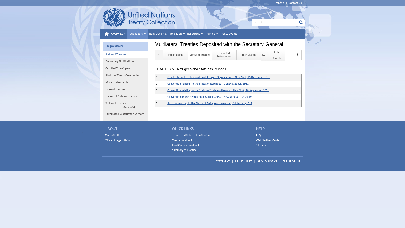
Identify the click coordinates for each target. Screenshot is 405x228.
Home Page (139, 17)
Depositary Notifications (119, 61)
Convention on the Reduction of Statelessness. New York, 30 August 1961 (211, 97)
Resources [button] (194, 33)
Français (279, 3)
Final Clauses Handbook (186, 145)
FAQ (258, 135)
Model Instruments (116, 82)
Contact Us (295, 3)
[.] (297, 55)
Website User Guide (267, 140)
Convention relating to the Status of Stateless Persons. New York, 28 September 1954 (218, 90)
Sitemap (261, 145)
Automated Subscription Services (124, 114)
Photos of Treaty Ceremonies (122, 75)
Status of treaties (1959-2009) (120, 105)
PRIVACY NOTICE (267, 161)
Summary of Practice (184, 150)
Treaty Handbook (182, 140)
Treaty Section (113, 135)
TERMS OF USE (291, 161)
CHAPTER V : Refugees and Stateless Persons (190, 69)
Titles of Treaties (115, 89)
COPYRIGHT (223, 161)
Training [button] (210, 33)
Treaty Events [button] (229, 33)
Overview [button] (117, 33)
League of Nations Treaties (121, 96)
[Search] (301, 22)
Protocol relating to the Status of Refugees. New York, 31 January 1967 (209, 103)
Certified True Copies (117, 68)
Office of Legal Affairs (117, 140)
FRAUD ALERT (243, 161)
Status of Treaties (115, 54)
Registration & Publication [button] (165, 33)
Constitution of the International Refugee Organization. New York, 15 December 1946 (218, 77)
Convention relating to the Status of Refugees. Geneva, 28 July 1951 (208, 84)
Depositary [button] (136, 33)
